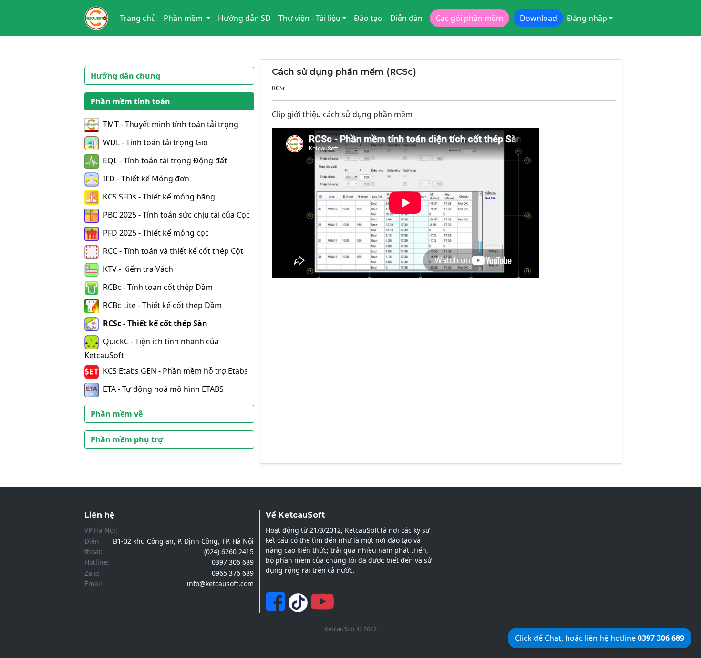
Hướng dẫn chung (125, 75)
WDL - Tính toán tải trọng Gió (155, 142)
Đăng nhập (587, 18)
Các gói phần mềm (469, 18)
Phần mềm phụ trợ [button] (127, 439)
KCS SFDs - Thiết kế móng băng (159, 196)
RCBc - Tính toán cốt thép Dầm (158, 287)
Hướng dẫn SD (244, 18)
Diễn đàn (406, 18)
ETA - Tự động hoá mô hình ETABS (163, 389)
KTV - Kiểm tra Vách (138, 269)
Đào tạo (368, 18)
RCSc (279, 87)
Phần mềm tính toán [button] (130, 101)
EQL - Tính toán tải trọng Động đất (165, 160)
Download (538, 18)
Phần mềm (184, 18)
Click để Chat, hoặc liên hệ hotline (599, 638)
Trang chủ (138, 18)
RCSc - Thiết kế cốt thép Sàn (155, 323)
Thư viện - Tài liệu (309, 18)
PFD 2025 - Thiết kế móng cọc (156, 233)
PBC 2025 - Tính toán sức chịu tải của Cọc (176, 214)
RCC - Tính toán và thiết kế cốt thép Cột (173, 251)
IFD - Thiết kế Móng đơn (146, 178)
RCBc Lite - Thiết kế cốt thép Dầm (162, 305)
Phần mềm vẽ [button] (117, 414)
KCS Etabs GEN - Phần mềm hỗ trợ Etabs (175, 371)
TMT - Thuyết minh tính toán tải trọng (170, 124)
